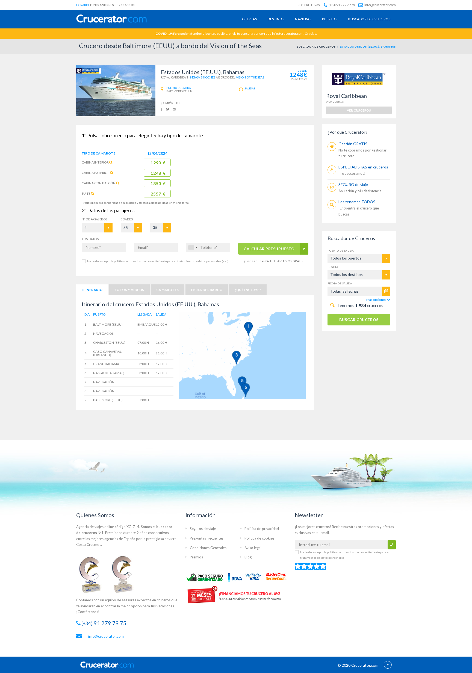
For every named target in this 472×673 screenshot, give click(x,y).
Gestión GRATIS (352, 143)
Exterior (96, 173)
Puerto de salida (341, 250)
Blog (248, 557)
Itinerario (92, 290)
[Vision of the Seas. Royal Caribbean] (115, 90)
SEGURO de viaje (353, 184)
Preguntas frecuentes (206, 538)
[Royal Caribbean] (88, 70)
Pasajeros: (95, 219)
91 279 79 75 (342, 5)
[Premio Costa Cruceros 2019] (92, 574)
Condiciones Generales (208, 548)
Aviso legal (252, 548)
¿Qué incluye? (247, 290)
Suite (86, 193)
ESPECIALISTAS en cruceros (363, 167)
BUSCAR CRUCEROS (358, 319)
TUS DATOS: (90, 239)
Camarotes (167, 290)
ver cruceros (359, 110)
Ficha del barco (206, 290)
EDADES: (127, 219)
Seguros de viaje (203, 528)
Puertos (329, 19)
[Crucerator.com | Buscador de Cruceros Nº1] (111, 19)
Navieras (303, 19)
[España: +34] (192, 247)
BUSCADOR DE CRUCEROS (316, 46)
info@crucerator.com (380, 5)
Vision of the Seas (250, 77)
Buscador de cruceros (369, 19)
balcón (99, 183)
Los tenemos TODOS (356, 201)
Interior (95, 162)
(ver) (224, 261)
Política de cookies (259, 538)
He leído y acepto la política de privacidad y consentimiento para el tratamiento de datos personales (157, 261)
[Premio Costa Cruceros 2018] (125, 574)
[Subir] (388, 665)
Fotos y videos (129, 290)
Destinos (276, 19)
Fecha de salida (340, 283)
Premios (196, 557)
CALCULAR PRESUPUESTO (269, 248)
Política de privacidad (261, 528)
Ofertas (249, 19)
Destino (334, 267)
